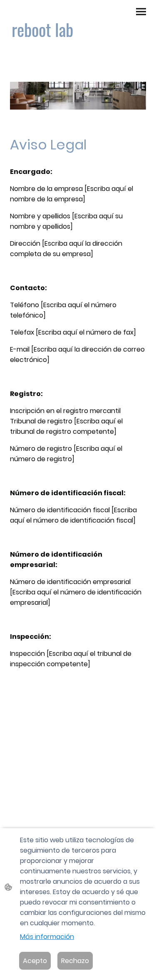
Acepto (35, 961)
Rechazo (75, 961)
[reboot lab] (42, 51)
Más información (47, 936)
